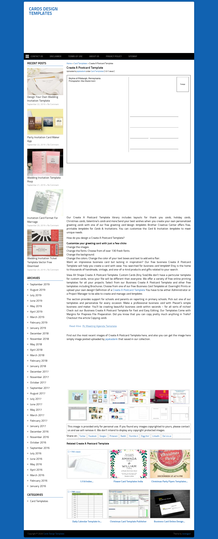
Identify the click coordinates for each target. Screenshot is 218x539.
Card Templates (97, 71)
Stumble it (133, 436)
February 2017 (38, 420)
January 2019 (38, 328)
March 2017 (37, 415)
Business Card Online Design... (169, 521)
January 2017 (38, 426)
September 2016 (40, 448)
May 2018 (36, 344)
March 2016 (37, 475)
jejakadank (81, 71)
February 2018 (38, 360)
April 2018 (36, 349)
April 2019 (36, 311)
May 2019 (36, 306)
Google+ (103, 436)
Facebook (93, 436)
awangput (186, 534)
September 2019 (40, 284)
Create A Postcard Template (129, 290)
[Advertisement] (111, 43)
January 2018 (38, 366)
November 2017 (39, 377)
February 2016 (38, 480)
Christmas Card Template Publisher (128, 521)
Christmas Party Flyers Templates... (169, 481)
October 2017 (38, 382)
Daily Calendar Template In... (87, 521)
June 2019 (36, 300)
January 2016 (38, 486)
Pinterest (114, 436)
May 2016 (36, 464)
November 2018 (39, 338)
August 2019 (37, 289)
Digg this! (145, 436)
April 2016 (36, 469)
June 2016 (36, 458)
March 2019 (37, 317)
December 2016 (39, 431)
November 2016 (39, 437)
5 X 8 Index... (86, 481)
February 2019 (38, 322)
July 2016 (35, 453)
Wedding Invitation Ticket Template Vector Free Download (42, 262)
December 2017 (39, 371)
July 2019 (35, 295)
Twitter (82, 436)
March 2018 (37, 355)
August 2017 (37, 393)
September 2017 (40, 388)
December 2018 (39, 333)
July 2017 (35, 398)
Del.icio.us (166, 436)
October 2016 (38, 442)
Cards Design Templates (43, 11)
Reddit (123, 436)
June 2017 (36, 404)
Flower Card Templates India (128, 481)
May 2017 (36, 409)
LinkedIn (155, 436)
